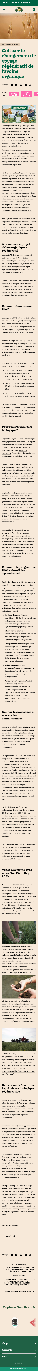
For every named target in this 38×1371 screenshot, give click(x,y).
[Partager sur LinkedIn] (16, 85)
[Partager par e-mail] (25, 85)
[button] (29, 9)
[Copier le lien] (30, 85)
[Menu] (4, 9)
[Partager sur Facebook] (11, 85)
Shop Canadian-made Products (18, 3)
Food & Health (26, 94)
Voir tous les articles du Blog (18, 1291)
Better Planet (14, 94)
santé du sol (27, 456)
